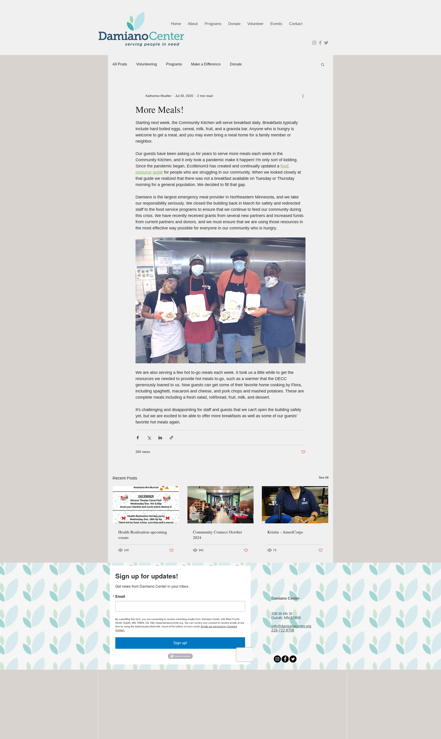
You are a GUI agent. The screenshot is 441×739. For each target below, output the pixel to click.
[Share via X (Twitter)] (149, 437)
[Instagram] (277, 659)
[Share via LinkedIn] (160, 437)
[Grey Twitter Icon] (326, 42)
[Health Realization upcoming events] (146, 504)
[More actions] (302, 96)
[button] (322, 64)
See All (323, 477)
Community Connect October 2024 (217, 534)
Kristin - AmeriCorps (285, 532)
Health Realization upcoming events (142, 534)
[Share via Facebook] (138, 437)
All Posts (120, 64)
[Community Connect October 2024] (220, 504)
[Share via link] (171, 437)
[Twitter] (293, 659)
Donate (236, 64)
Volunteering (146, 64)
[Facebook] (285, 659)
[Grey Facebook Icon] (320, 42)
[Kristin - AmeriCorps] (295, 504)
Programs (174, 64)
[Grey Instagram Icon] (314, 42)
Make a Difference (206, 64)
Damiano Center (285, 598)
